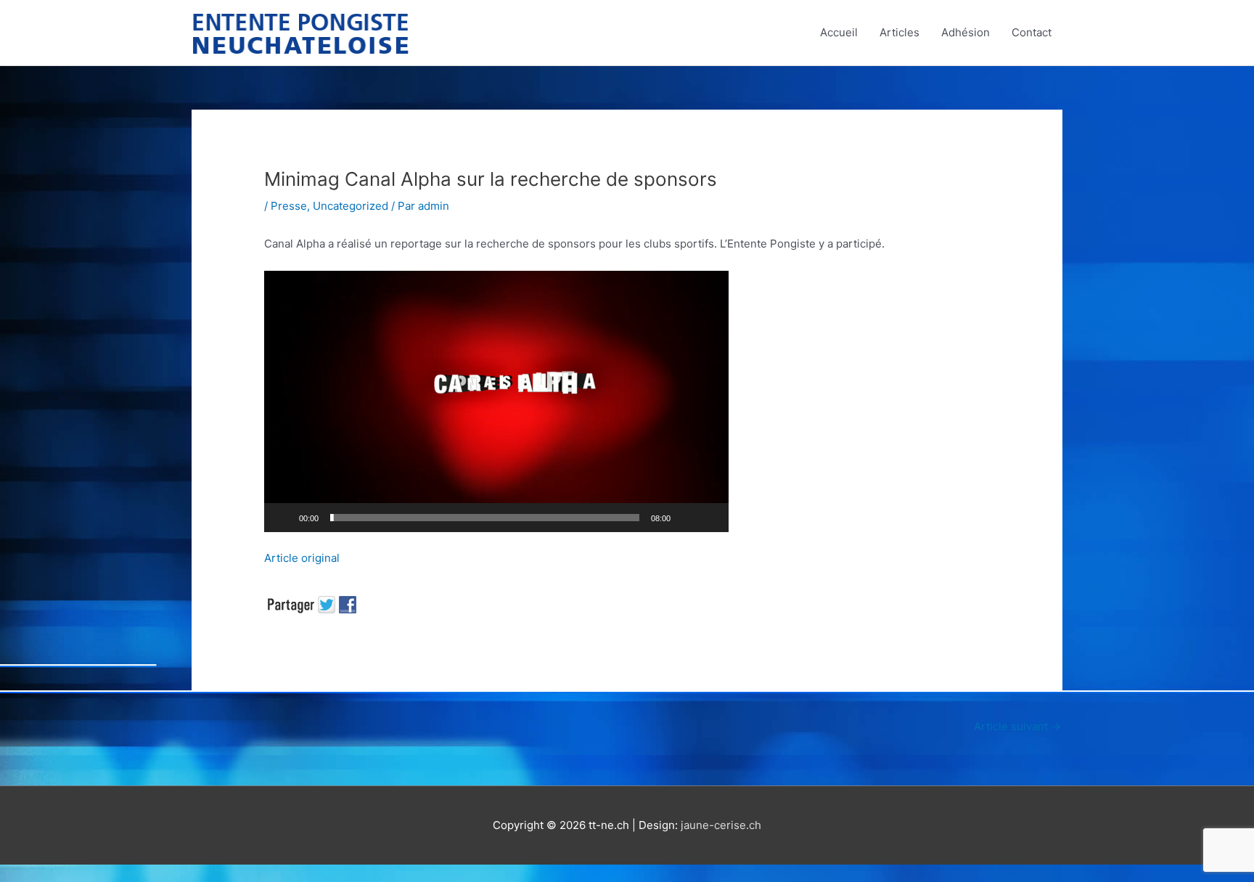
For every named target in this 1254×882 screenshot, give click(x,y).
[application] (496, 401)
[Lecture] (283, 517)
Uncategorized (350, 206)
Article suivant (1017, 726)
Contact (1032, 32)
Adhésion (965, 32)
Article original (302, 558)
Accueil (839, 32)
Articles (899, 32)
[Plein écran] (709, 517)
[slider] (484, 517)
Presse (289, 206)
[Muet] (686, 517)
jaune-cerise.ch (721, 825)
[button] (496, 401)
